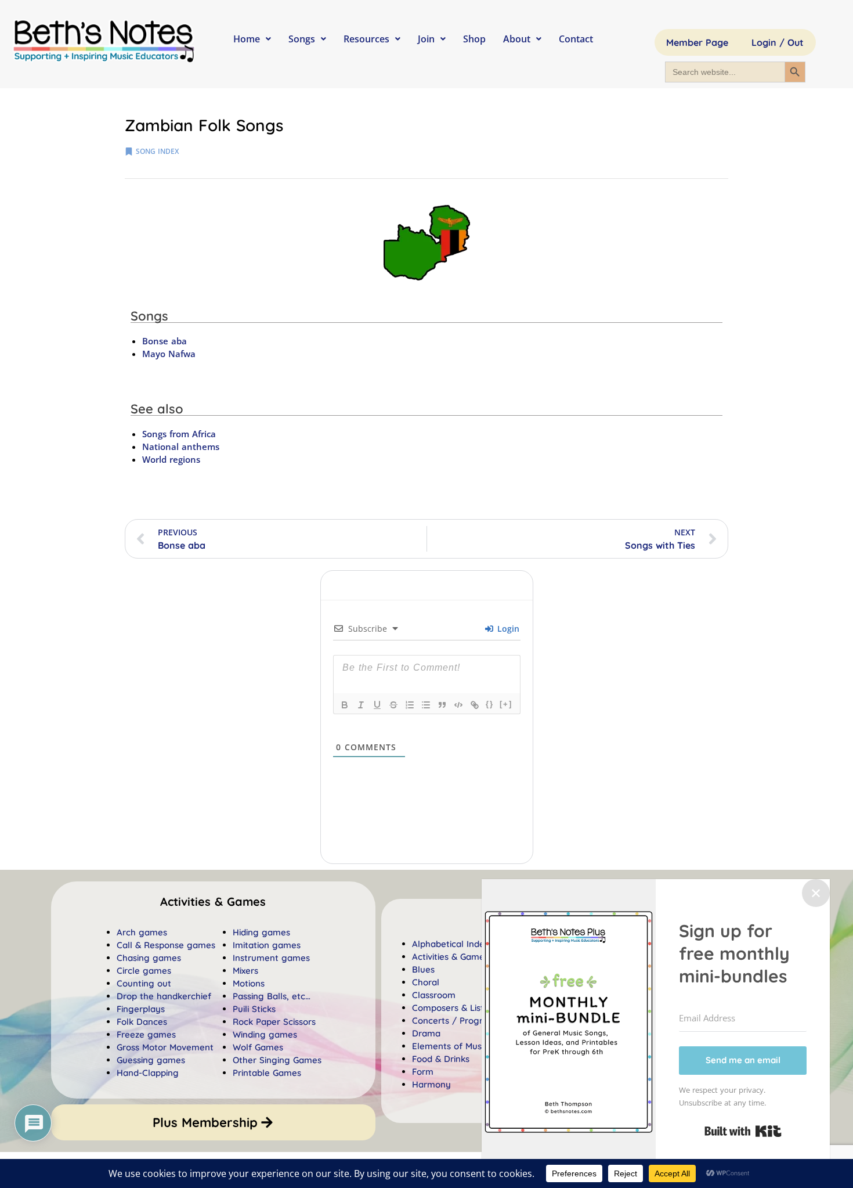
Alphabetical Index (450, 943)
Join (426, 39)
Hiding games (261, 932)
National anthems (180, 446)
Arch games (142, 932)
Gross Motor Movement (165, 1047)
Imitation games (267, 945)
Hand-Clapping (148, 1072)
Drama (426, 1033)
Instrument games (271, 957)
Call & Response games (166, 945)
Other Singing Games (277, 1059)
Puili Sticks (254, 1008)
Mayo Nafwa (169, 353)
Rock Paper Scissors (274, 1021)
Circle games (144, 970)
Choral (425, 982)
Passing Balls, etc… (271, 996)
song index (157, 151)
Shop (474, 39)
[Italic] (361, 705)
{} (490, 704)
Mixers (245, 970)
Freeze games (146, 1034)
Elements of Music (450, 1046)
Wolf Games (258, 1047)
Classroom (434, 994)
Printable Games (267, 1072)
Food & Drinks (440, 1058)
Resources (366, 39)
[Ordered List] (410, 705)
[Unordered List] (426, 705)
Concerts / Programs (456, 1020)
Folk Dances (142, 1021)
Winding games (265, 1034)
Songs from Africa (179, 434)
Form (422, 1071)
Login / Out (777, 42)
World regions (171, 459)
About (516, 39)
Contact (576, 39)
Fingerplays (141, 1008)
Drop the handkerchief (164, 996)
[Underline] (377, 705)
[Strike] (393, 705)
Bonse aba (164, 341)
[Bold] (345, 705)
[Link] (475, 705)
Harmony (431, 1084)
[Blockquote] (442, 705)
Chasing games (149, 957)
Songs (301, 39)
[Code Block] (458, 705)
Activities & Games (450, 956)
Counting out (144, 983)
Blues (423, 969)
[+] (506, 704)
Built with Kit (743, 1131)
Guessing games (151, 1059)
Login (506, 628)
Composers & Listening (459, 1007)
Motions (249, 983)
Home (246, 39)
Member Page (697, 42)
